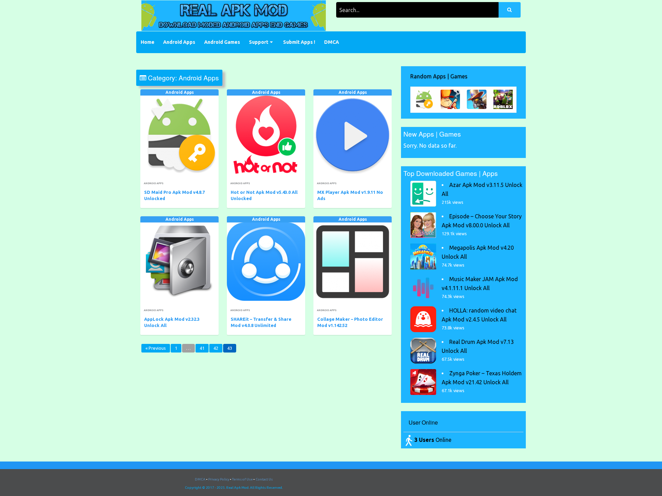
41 (202, 348)
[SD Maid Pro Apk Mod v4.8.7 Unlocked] (179, 135)
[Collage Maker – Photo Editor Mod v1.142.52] (352, 261)
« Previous (156, 348)
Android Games (222, 42)
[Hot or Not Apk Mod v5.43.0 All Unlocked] (266, 135)
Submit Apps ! (299, 42)
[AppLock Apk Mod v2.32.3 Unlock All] (179, 261)
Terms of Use (242, 479)
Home (147, 42)
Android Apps (179, 42)
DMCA (331, 42)
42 (215, 348)
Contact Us (264, 479)
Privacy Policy (218, 479)
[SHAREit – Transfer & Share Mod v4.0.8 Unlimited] (266, 261)
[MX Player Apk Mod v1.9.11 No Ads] (352, 135)
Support (258, 42)
